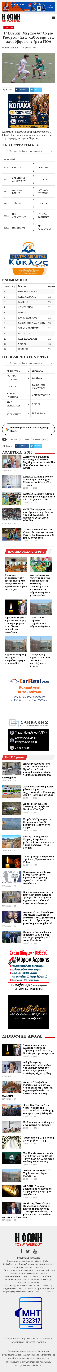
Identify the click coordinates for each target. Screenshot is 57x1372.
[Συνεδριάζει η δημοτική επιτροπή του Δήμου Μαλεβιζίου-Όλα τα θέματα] (41, 644)
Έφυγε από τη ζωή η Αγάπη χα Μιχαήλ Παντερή (38, 1139)
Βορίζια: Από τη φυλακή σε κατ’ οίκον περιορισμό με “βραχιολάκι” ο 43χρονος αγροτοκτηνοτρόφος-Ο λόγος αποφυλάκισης (38, 897)
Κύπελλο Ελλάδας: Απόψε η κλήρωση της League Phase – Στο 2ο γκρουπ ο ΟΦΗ (39, 496)
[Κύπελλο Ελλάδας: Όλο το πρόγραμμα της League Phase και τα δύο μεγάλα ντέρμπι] (11, 481)
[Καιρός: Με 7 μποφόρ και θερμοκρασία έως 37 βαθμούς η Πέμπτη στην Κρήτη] (11, 824)
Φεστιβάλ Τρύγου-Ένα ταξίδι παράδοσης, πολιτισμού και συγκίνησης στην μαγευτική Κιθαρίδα (38, 1109)
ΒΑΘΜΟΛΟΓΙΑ (14, 439)
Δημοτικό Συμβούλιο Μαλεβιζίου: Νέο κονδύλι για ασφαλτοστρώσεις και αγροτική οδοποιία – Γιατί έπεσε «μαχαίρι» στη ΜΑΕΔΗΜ (27, 1089)
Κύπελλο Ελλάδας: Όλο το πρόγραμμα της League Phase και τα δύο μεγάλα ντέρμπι (38, 481)
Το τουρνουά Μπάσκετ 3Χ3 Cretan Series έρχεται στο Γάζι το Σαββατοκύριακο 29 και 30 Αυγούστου (38, 533)
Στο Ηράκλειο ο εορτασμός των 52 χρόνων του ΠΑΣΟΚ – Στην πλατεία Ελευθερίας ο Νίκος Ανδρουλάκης (38, 1157)
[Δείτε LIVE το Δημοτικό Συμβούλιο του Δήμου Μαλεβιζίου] (41, 607)
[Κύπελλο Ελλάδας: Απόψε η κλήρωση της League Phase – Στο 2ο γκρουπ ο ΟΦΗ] (11, 498)
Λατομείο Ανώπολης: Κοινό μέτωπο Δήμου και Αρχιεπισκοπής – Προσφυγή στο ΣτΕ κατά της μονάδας (39, 790)
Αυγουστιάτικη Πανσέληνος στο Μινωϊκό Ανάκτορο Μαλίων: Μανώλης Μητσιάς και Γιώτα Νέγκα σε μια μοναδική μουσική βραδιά (39, 918)
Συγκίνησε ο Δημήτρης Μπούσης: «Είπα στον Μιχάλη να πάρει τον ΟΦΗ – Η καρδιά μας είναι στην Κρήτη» (39, 462)
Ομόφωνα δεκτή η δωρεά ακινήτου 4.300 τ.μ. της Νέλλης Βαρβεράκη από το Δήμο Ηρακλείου (38, 936)
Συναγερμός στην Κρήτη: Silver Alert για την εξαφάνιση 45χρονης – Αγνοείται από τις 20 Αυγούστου (37, 878)
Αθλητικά (8, 28)
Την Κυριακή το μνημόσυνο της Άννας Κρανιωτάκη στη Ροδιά (38, 859)
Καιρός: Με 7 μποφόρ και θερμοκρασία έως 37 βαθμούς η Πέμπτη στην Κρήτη (37, 823)
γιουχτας (36, 439)
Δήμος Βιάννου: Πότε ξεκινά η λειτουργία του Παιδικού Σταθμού (36, 806)
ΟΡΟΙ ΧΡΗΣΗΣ (33, 1338)
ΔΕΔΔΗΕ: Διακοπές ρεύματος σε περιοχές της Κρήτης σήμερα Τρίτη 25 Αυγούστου (38, 1190)
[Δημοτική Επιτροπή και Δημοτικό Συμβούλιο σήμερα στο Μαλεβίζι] (16, 644)
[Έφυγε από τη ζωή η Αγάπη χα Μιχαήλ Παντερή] (11, 1142)
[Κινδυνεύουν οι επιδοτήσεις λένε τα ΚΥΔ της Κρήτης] (11, 1127)
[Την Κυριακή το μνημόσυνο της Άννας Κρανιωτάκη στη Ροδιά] (11, 861)
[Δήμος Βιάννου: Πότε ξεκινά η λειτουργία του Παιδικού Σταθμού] (11, 808)
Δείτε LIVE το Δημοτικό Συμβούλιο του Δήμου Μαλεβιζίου (36, 1173)
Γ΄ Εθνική (25, 439)
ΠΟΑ (45, 439)
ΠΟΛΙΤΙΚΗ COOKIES (36, 1342)
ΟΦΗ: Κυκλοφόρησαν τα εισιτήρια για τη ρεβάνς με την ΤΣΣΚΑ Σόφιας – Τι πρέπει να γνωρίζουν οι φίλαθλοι (38, 515)
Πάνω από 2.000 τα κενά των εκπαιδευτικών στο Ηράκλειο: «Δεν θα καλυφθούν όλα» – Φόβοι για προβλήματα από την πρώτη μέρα (26, 770)
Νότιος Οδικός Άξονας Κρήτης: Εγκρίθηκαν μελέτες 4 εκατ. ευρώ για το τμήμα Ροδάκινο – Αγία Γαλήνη (38, 842)
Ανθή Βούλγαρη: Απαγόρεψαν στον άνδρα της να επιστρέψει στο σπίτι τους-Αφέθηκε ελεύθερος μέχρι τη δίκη (37, 1068)
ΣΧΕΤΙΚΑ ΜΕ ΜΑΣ (14, 1338)
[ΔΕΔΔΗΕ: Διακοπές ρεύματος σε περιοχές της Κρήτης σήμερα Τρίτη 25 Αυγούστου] (11, 1191)
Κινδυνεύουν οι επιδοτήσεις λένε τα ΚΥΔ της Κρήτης (39, 1123)
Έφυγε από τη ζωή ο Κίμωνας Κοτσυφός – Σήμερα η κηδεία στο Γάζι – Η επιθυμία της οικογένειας (38, 1049)
